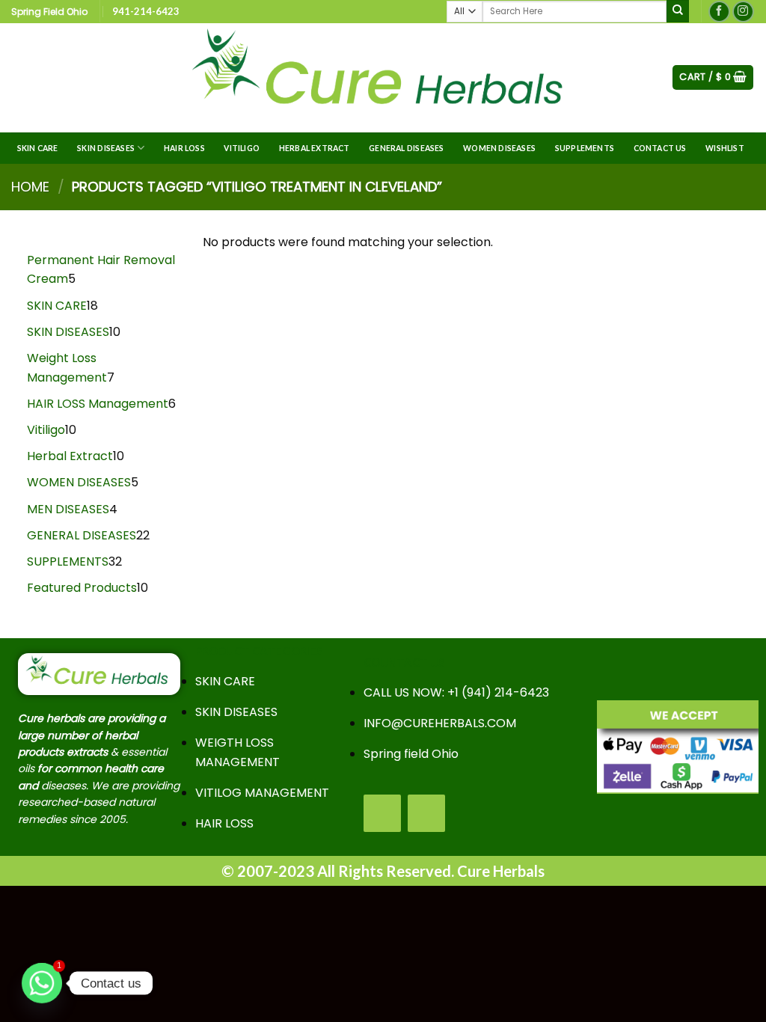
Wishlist (724, 148)
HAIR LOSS (184, 148)
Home (30, 186)
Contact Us (660, 148)
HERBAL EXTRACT (314, 148)
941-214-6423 (146, 11)
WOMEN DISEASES (499, 148)
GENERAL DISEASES (406, 148)
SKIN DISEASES (106, 148)
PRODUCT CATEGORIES (258, 651)
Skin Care (37, 148)
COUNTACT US (404, 662)
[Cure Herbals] (383, 77)
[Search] (678, 11)
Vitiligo (242, 148)
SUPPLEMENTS (584, 148)
